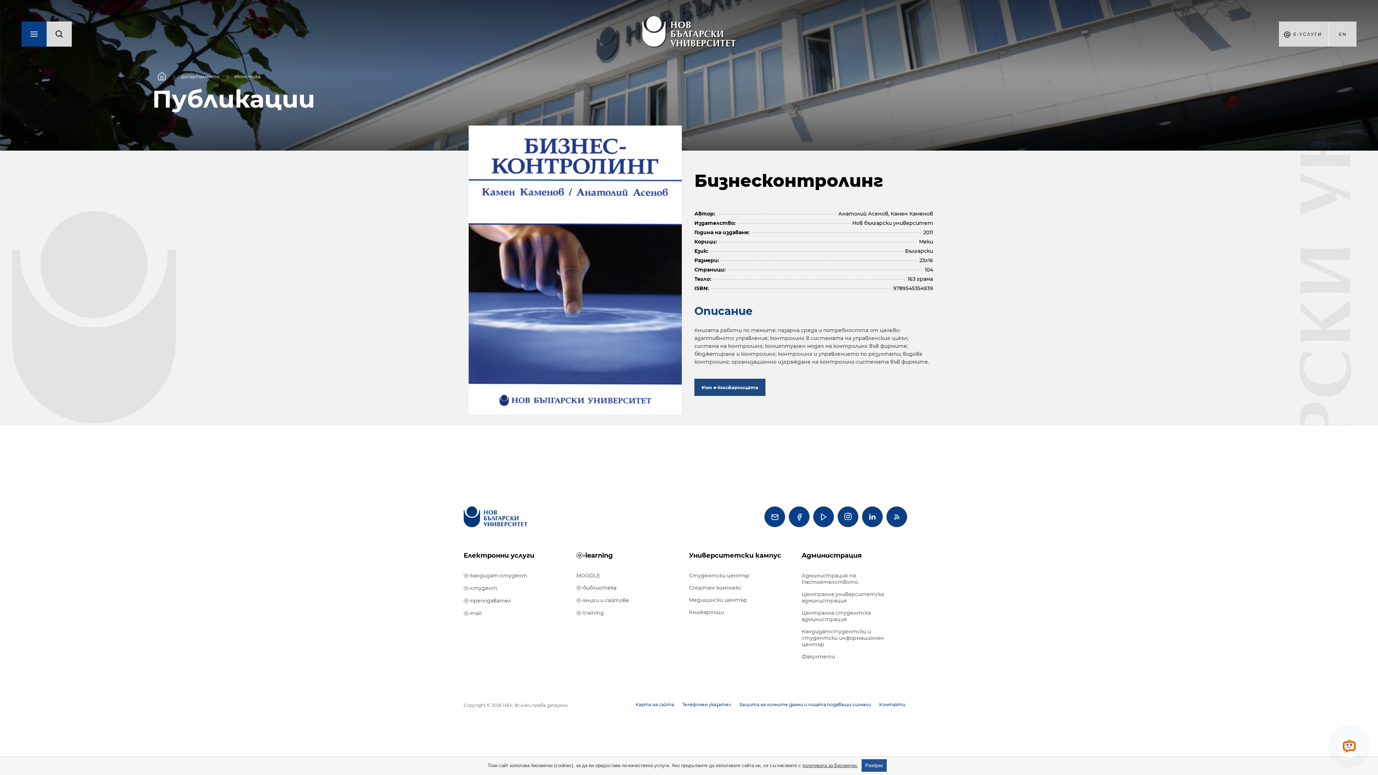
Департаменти (200, 76)
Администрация (832, 555)
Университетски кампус (735, 555)
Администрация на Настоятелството (830, 578)
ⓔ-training (590, 613)
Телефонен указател (706, 704)
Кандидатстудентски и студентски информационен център (843, 638)
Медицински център (718, 600)
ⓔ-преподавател (487, 600)
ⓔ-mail (473, 613)
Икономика (247, 76)
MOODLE (588, 575)
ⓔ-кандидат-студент (495, 575)
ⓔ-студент (480, 588)
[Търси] (59, 34)
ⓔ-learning (594, 555)
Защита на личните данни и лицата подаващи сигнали (805, 704)
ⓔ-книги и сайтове (602, 600)
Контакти (892, 704)
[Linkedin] (872, 516)
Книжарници (706, 612)
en (1343, 34)
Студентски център (719, 575)
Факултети (818, 656)
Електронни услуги (499, 555)
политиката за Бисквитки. (830, 765)
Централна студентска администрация (836, 616)
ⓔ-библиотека (596, 588)
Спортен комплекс (715, 588)
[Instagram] (848, 516)
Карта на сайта (655, 704)
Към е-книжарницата (730, 387)
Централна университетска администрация (843, 597)
